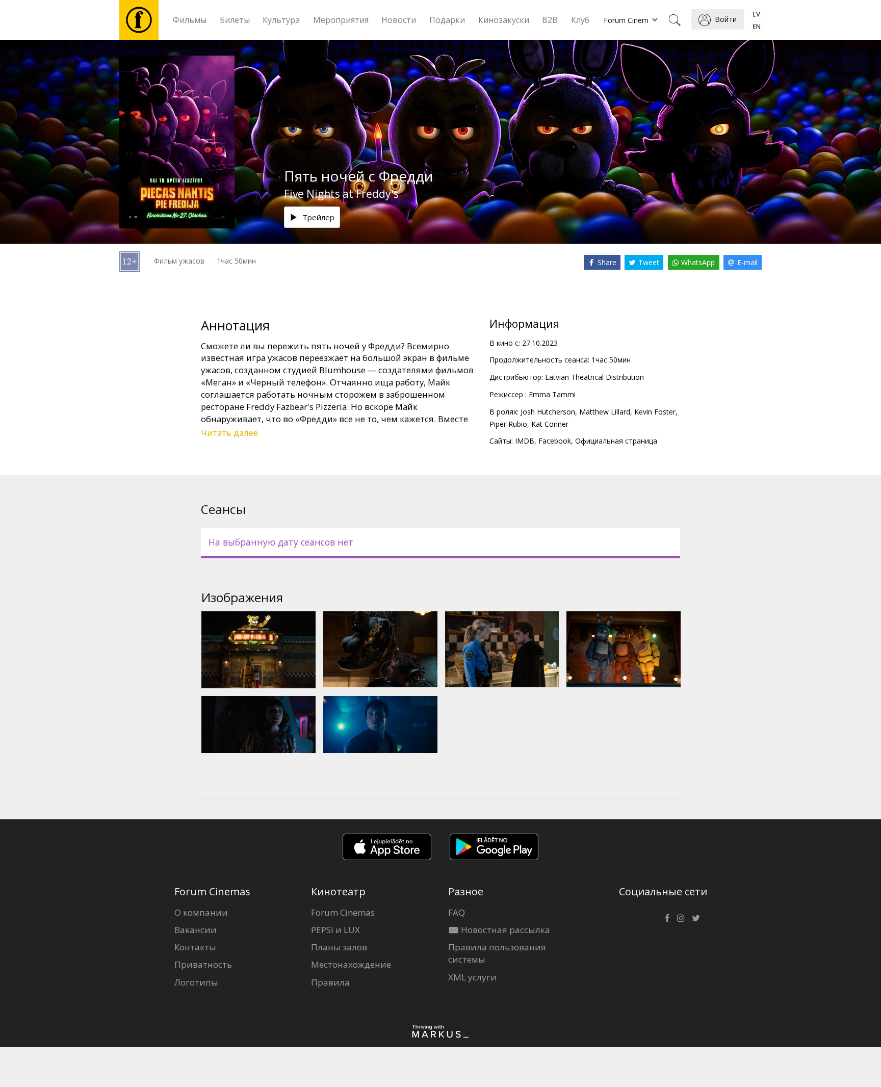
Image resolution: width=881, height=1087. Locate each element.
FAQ (456, 912)
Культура (281, 19)
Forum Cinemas (343, 912)
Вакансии (195, 930)
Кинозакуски (503, 19)
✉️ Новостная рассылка (499, 930)
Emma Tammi (552, 394)
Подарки (447, 19)
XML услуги (472, 977)
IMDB (524, 441)
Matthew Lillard (604, 412)
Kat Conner (549, 424)
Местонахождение (351, 964)
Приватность (203, 964)
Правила (330, 982)
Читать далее (229, 432)
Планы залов (339, 947)
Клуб (580, 19)
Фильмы (189, 19)
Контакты (195, 947)
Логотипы (196, 982)
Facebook (554, 441)
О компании (201, 912)
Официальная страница (616, 441)
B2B (550, 19)
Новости (398, 19)
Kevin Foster (655, 412)
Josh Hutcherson (548, 412)
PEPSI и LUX (335, 930)
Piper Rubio (508, 424)
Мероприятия (341, 19)
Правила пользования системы (497, 953)
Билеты (235, 19)
